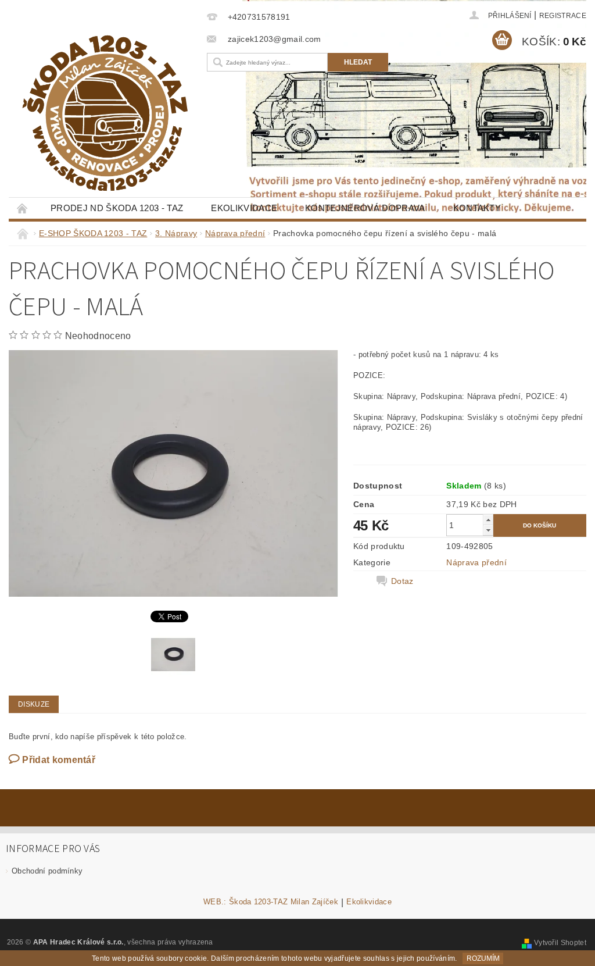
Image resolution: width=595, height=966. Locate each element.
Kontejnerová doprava (365, 208)
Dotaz (402, 581)
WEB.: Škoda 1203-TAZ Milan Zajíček (270, 902)
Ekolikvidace (244, 208)
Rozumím (483, 958)
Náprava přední (476, 562)
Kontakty (477, 208)
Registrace (562, 16)
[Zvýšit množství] (488, 519)
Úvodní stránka (23, 208)
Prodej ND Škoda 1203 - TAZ (117, 208)
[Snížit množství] (488, 530)
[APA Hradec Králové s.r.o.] (105, 113)
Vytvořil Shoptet (560, 943)
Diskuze (33, 704)
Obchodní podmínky (47, 871)
